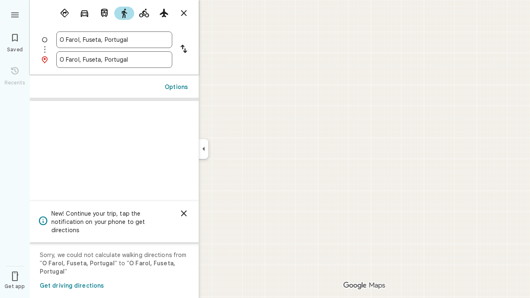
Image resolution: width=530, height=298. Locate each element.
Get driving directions (72, 285)
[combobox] (114, 39)
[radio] (65, 13)
